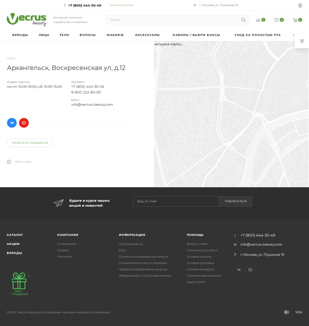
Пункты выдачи (131, 244)
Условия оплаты (199, 256)
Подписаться (236, 201)
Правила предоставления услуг (143, 269)
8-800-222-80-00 (86, 92)
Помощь (195, 235)
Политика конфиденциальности (144, 256)
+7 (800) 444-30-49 (84, 5)
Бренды (14, 253)
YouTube (24, 123)
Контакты (64, 256)
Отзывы (63, 250)
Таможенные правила (204, 275)
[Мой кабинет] (300, 6)
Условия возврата (200, 269)
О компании (66, 244)
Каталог (15, 235)
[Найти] (243, 19)
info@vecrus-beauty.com (92, 104)
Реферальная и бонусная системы (145, 275)
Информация (132, 235)
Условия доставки (200, 263)
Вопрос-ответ (197, 244)
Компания (67, 235)
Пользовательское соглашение (143, 263)
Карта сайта (196, 282)
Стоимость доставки (202, 250)
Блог (122, 250)
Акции (13, 244)
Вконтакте (12, 123)
